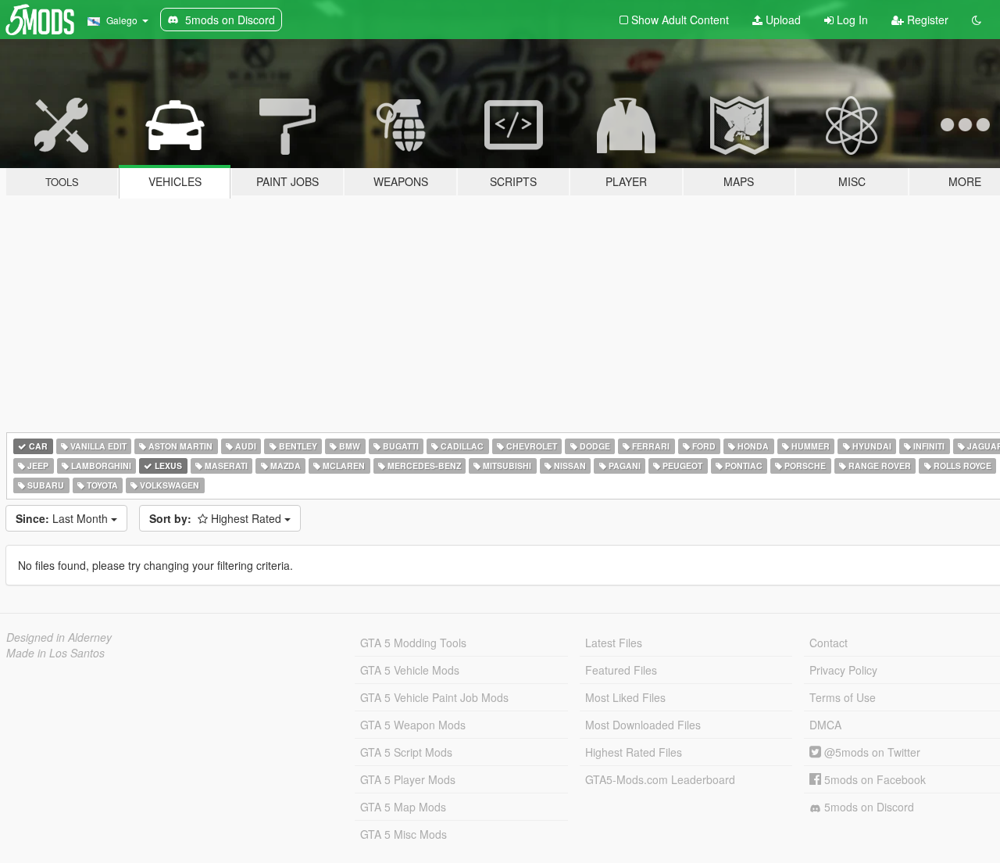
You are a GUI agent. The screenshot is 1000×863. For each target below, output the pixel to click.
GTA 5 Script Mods (406, 752)
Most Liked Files (625, 697)
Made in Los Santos (55, 653)
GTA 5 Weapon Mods (413, 724)
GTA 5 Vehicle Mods (409, 670)
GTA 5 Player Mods (407, 779)
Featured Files (621, 670)
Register (926, 19)
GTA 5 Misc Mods (403, 834)
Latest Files (613, 642)
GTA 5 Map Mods (403, 807)
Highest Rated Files (633, 752)
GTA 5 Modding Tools (413, 642)
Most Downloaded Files (643, 724)
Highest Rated (216, 518)
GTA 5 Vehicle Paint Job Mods (434, 697)
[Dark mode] (976, 19)
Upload (781, 19)
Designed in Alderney (59, 637)
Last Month (63, 518)
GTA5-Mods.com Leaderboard (660, 779)
